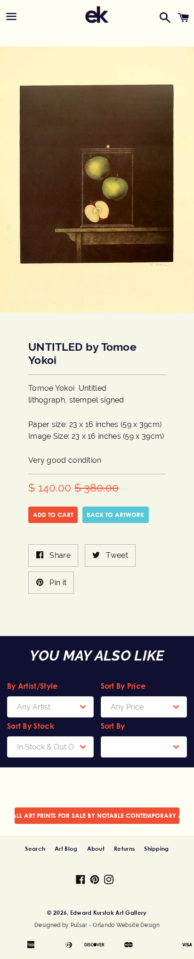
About (96, 848)
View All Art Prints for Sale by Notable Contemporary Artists (97, 815)
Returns (124, 848)
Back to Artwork (115, 514)
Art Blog (66, 848)
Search (35, 848)
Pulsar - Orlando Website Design (115, 925)
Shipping (156, 848)
